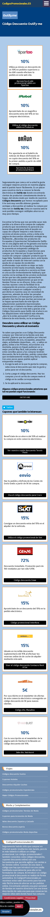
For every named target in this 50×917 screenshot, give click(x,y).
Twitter (9, 407)
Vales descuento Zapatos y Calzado (18, 821)
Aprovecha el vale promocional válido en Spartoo (25, 83)
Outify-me (25, 397)
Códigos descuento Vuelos (14, 774)
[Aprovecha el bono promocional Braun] (25, 138)
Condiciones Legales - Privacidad (20, 898)
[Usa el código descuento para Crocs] (25, 466)
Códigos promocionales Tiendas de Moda (20, 811)
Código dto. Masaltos (25, 710)
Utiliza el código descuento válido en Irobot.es (25, 126)
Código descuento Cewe (25, 580)
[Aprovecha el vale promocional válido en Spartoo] (25, 52)
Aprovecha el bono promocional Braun (25, 169)
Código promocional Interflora (25, 622)
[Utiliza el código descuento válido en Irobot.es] (25, 96)
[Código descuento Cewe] (25, 551)
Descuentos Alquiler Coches (14, 785)
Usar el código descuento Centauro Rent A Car (25, 666)
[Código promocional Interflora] (25, 594)
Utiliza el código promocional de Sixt (25, 537)
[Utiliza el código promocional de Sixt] (25, 508)
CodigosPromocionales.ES (16, 3)
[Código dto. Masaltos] (25, 681)
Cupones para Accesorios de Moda (17, 816)
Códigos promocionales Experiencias (18, 790)
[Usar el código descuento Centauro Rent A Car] (25, 636)
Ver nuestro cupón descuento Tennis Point (25, 451)
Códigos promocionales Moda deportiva (19, 832)
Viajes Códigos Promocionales (15, 795)
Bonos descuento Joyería (13, 827)
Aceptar (6, 911)
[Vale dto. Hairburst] (25, 723)
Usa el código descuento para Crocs (25, 495)
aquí (19, 906)
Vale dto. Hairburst (25, 752)
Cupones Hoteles (10, 779)
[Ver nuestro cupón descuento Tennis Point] (25, 421)
